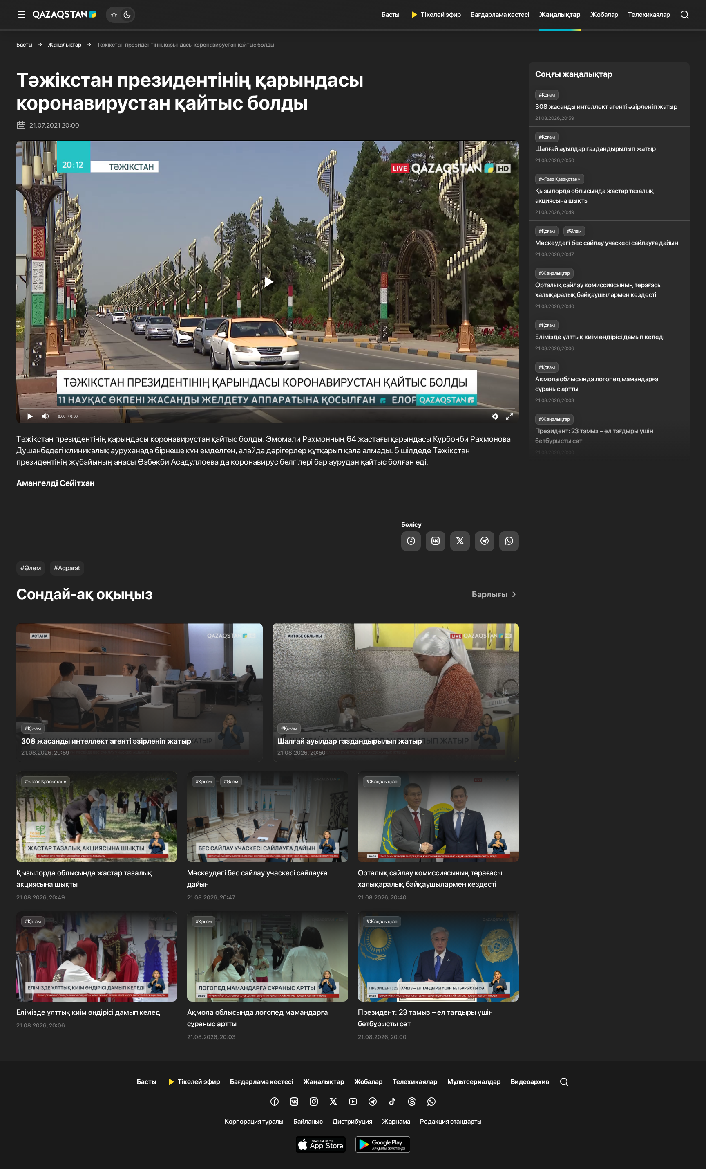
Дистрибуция (352, 1121)
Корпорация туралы (254, 1121)
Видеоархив (530, 1082)
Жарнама (396, 1121)
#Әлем (30, 568)
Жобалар (604, 14)
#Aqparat (67, 568)
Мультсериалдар (474, 1082)
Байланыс (308, 1121)
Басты (391, 14)
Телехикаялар (649, 14)
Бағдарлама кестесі (500, 14)
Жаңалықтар (560, 14)
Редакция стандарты (451, 1121)
